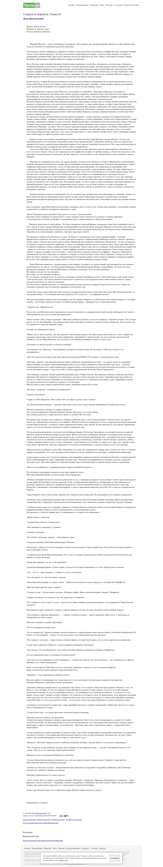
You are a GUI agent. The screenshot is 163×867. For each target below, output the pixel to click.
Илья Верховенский (33, 18)
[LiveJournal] (68, 815)
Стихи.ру (94, 848)
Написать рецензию (31, 836)
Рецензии (94, 5)
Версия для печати (44, 820)
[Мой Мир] (65, 815)
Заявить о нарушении (74, 820)
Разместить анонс (58, 820)
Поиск (101, 5)
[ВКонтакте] (61, 815)
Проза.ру (102, 848)
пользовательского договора (113, 851)
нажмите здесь (63, 860)
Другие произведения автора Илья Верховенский (40, 823)
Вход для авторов (131, 5)
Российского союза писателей (76, 864)
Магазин (109, 5)
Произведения (82, 5)
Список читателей (29, 820)
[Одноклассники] (63, 815)
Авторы (71, 5)
